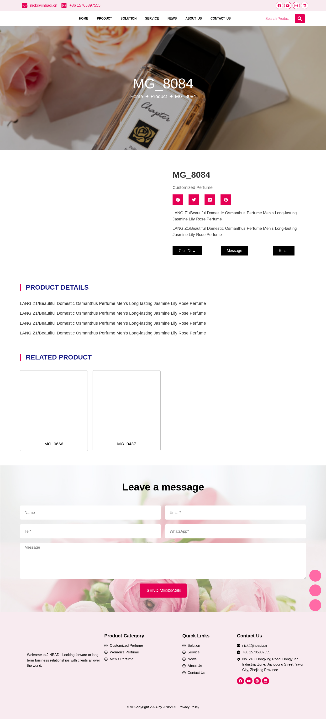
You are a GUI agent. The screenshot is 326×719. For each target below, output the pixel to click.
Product (104, 18)
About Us (193, 18)
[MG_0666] (54, 403)
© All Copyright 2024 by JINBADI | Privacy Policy (163, 707)
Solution (129, 18)
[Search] (300, 18)
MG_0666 (53, 444)
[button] (187, 250)
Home (83, 18)
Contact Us (220, 18)
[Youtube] (287, 5)
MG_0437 (126, 444)
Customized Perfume (193, 187)
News (172, 18)
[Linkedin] (304, 5)
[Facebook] (279, 5)
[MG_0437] (126, 403)
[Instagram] (296, 5)
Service (152, 18)
